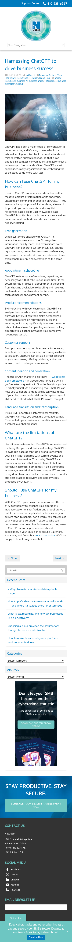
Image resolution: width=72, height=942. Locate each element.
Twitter (14, 874)
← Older (13, 558)
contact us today (45, 535)
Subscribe (15, 918)
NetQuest (30, 75)
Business (43, 75)
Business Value (56, 75)
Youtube (15, 884)
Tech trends (22, 78)
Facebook (16, 869)
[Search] (62, 570)
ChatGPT (20, 84)
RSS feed (15, 889)
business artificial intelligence (42, 81)
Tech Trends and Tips (39, 78)
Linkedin (15, 879)
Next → (59, 558)
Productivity (10, 78)
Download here (36, 937)
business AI (22, 81)
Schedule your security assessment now (36, 805)
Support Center (30, 3)
